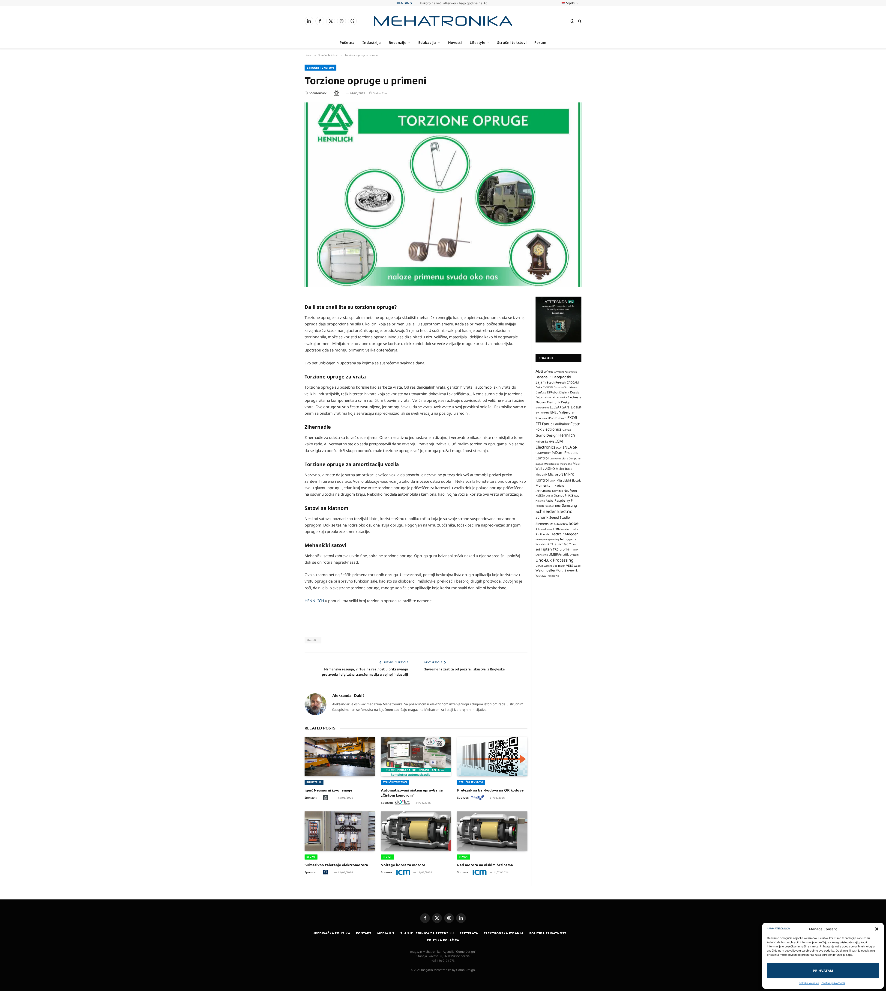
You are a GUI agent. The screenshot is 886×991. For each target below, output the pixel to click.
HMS (551, 441)
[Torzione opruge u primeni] (443, 194)
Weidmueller (545, 570)
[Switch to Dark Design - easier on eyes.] (572, 21)
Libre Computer (571, 458)
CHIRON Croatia (553, 387)
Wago (577, 565)
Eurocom (560, 418)
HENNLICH (314, 600)
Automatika (571, 371)
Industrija (371, 42)
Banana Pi (543, 377)
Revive (311, 857)
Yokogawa (553, 575)
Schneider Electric (554, 511)
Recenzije (398, 42)
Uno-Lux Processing (555, 560)
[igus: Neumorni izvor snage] (340, 756)
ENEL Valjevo (560, 412)
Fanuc (547, 423)
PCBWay (573, 495)
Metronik (541, 474)
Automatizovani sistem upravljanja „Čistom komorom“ (412, 793)
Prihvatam (823, 970)
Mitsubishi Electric (569, 480)
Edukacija (427, 42)
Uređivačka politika (331, 933)
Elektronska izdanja (504, 933)
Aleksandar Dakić (348, 695)
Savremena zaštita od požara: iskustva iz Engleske (464, 669)
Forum (540, 42)
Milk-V (553, 480)
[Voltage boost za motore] (416, 831)
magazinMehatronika (547, 463)
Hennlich (313, 640)
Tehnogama (568, 539)
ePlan (551, 418)
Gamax (567, 429)
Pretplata (469, 933)
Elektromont (542, 407)
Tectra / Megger (565, 534)
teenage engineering (547, 539)
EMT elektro (542, 412)
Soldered (541, 529)
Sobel (574, 523)
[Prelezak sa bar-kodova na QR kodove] (492, 756)
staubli (550, 529)
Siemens (542, 523)
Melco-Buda (564, 469)
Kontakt (363, 933)
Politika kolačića (809, 983)
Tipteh (546, 549)
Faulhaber (561, 424)
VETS (569, 565)
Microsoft (555, 474)
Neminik (557, 490)
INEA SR (570, 447)
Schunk (542, 517)
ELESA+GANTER (562, 407)
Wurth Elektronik (567, 570)
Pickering (540, 500)
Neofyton (570, 490)
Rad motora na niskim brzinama (485, 864)
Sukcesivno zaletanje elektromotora (336, 864)
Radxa (550, 501)
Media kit (386, 933)
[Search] (579, 21)
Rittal (558, 505)
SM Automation (559, 524)
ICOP (559, 447)
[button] (876, 929)
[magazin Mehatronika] (443, 21)
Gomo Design (546, 435)
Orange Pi (560, 495)
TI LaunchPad (559, 544)
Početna (347, 42)
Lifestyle (477, 42)
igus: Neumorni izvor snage (328, 790)
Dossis (574, 392)
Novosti (455, 42)
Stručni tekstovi (512, 42)
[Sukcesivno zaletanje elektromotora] (340, 831)
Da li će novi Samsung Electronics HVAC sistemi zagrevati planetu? (454, 3)
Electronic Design (559, 402)
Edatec (548, 397)
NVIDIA (540, 495)
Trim (568, 549)
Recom (540, 505)
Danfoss (541, 392)
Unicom (574, 554)
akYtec (548, 371)
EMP (578, 407)
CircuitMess (570, 387)
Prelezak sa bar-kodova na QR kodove (490, 790)
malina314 (566, 463)
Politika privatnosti (833, 983)
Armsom (559, 371)
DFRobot (552, 392)
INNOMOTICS (543, 453)
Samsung (569, 505)
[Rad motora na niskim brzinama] (492, 831)
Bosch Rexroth (556, 382)
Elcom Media (560, 397)
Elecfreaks (574, 397)
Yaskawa (541, 575)
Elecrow (541, 402)
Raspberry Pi (564, 500)
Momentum (545, 485)
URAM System (544, 565)
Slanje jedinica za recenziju (427, 933)
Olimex (549, 495)
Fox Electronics (549, 429)
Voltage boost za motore (403, 864)
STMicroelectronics (566, 529)
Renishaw (549, 505)
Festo (575, 423)
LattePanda (555, 458)
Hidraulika (542, 441)
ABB (539, 371)
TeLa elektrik (542, 544)
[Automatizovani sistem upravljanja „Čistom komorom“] (416, 756)
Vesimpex (559, 565)
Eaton (540, 397)
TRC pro (559, 549)
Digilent (564, 392)
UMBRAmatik (559, 554)
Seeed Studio (559, 517)
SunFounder (543, 534)
